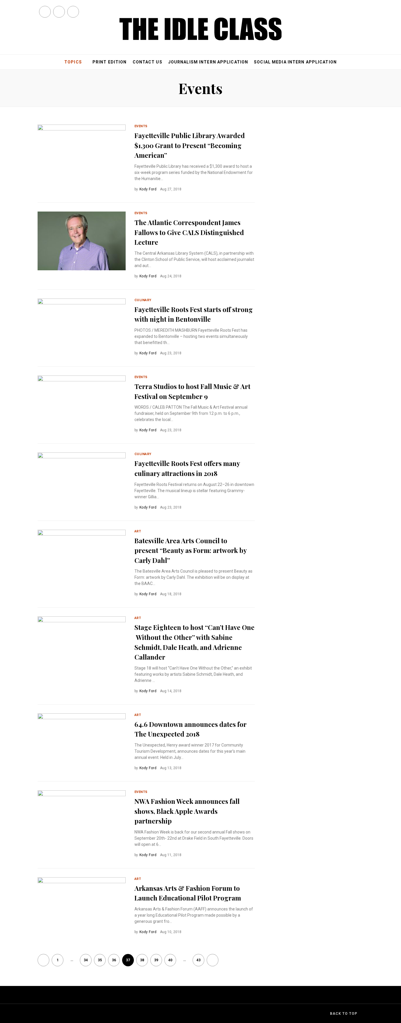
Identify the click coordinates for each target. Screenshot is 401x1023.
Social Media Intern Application (295, 62)
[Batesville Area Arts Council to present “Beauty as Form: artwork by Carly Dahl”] (82, 559)
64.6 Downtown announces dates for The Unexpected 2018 (190, 729)
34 (86, 960)
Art (137, 531)
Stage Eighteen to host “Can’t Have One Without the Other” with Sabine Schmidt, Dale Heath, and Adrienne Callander (194, 642)
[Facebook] (45, 12)
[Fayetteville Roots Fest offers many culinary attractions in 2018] (82, 481)
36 (114, 960)
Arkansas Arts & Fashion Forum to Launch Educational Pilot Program (187, 893)
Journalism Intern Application (208, 62)
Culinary (142, 300)
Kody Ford (147, 189)
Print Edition (109, 62)
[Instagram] (73, 12)
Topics (73, 62)
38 (142, 960)
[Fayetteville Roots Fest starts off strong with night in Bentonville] (82, 327)
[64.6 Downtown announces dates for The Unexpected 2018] (82, 757)
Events (141, 126)
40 (170, 960)
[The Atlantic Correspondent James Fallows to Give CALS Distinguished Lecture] (82, 241)
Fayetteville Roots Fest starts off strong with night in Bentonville (193, 314)
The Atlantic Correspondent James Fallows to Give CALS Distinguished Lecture (189, 232)
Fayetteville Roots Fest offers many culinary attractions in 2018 (187, 468)
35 (100, 960)
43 (198, 960)
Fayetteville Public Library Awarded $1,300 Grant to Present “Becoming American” (189, 145)
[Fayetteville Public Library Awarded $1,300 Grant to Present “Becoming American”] (82, 154)
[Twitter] (59, 12)
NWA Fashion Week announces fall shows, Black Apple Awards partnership (187, 811)
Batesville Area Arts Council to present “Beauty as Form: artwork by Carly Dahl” (190, 550)
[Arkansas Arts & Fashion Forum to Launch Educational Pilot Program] (82, 906)
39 (156, 960)
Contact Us (147, 62)
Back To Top (343, 1014)
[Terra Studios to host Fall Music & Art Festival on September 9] (82, 404)
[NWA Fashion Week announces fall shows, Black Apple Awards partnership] (82, 819)
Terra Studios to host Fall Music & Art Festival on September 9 (192, 391)
